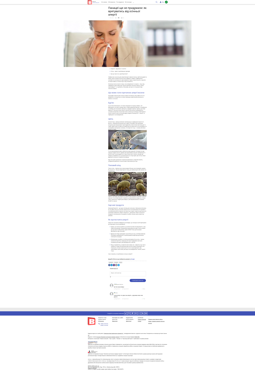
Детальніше (101, 321)
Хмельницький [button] (96, 2)
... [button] (133, 2)
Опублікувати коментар (137, 280)
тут (88, 335)
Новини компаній (142, 319)
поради (116, 262)
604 (122, 18)
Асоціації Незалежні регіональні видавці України (108, 337)
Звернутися (114, 321)
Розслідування (120, 2)
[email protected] (92, 368)
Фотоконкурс (128, 2)
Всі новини (104, 2)
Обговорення (111, 2)
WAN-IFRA (137, 337)
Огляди (139, 321)
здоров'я (111, 262)
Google (133, 259)
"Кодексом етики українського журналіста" (113, 333)
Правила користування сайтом (155, 319)
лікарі (120, 262)
